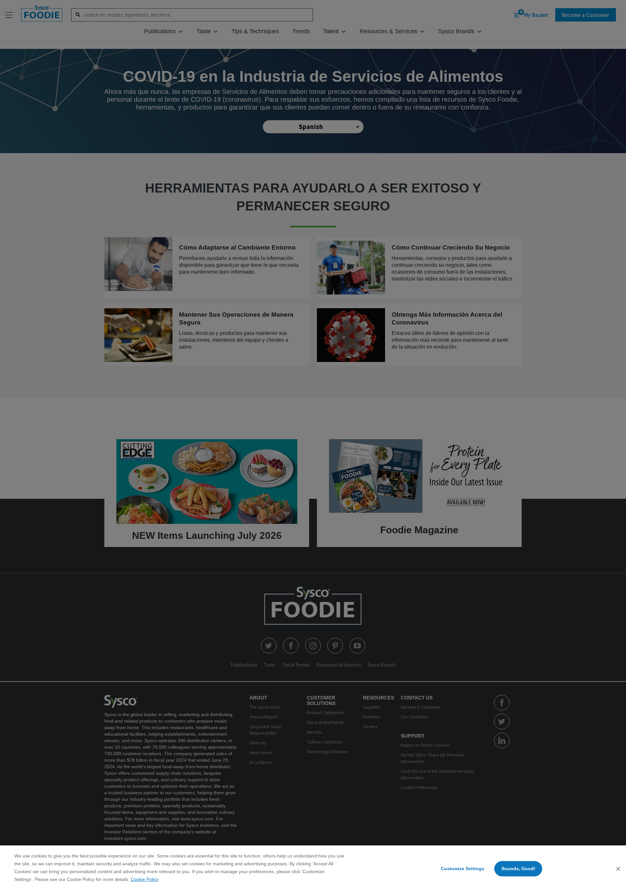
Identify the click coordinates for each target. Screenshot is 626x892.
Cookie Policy (144, 879)
